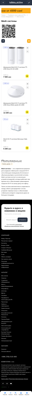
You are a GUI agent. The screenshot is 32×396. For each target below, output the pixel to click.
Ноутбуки (4, 295)
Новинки (3, 278)
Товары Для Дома (6, 336)
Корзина (3, 349)
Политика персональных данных (18, 379)
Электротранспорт (6, 340)
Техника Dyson (5, 319)
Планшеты (4, 310)
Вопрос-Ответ (5, 245)
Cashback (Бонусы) (6, 250)
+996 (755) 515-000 (9, 357)
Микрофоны (4, 288)
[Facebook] (3, 383)
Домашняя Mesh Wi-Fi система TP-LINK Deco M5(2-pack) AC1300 (15, 104)
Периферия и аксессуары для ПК (16, 15)
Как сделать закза (6, 259)
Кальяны (3, 317)
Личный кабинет (6, 351)
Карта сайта (4, 379)
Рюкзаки (3, 338)
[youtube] (11, 383)
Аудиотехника (5, 308)
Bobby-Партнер (5, 238)
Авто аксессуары (6, 325)
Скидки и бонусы (6, 247)
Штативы (4, 291)
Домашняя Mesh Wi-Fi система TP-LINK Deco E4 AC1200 (15, 68)
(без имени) (4, 275)
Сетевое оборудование (7, 16)
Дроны (3, 293)
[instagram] (7, 383)
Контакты (4, 243)
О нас (3, 254)
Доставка (4, 252)
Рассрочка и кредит (7, 241)
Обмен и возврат (6, 256)
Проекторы (4, 302)
